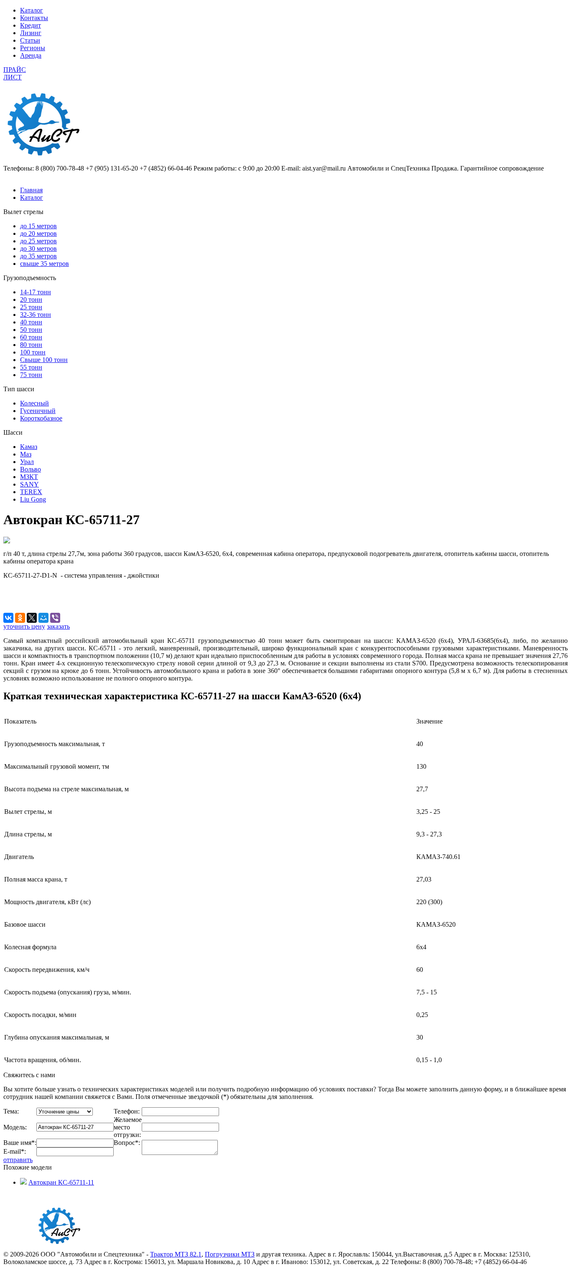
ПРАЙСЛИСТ (14, 73)
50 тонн (31, 329)
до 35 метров (38, 256)
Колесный (34, 403)
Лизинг (30, 32)
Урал (27, 461)
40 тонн (31, 322)
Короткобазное (41, 418)
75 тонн (31, 374)
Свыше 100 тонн (44, 359)
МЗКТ (29, 476)
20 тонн (31, 299)
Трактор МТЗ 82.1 (175, 1254)
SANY (29, 484)
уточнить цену (24, 626)
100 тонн (33, 352)
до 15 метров (38, 225)
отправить (18, 1159)
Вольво (30, 469)
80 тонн (31, 344)
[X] (32, 618)
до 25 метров (38, 241)
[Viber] (55, 618)
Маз (25, 454)
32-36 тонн (35, 314)
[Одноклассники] (20, 618)
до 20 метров (38, 233)
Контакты (34, 17)
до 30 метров (38, 248)
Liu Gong (33, 499)
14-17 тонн (35, 292)
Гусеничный (38, 410)
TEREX (31, 491)
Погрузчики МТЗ (230, 1254)
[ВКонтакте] (8, 618)
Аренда (30, 55)
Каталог (31, 10)
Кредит (30, 25)
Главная (31, 190)
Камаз (28, 446)
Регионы (32, 47)
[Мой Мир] (43, 618)
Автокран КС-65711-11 (61, 1182)
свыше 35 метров (44, 263)
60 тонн (31, 337)
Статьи (30, 40)
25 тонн (31, 307)
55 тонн (31, 367)
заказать (58, 626)
